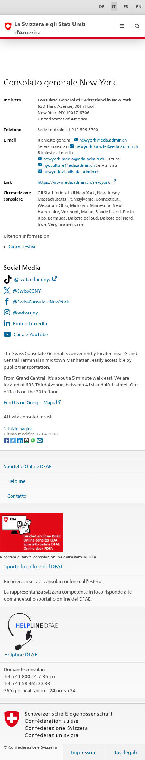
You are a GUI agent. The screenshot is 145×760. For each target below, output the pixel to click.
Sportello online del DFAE (33, 566)
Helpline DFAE (20, 654)
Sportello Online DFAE (27, 466)
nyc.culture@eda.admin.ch (69, 165)
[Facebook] (7, 440)
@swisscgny (25, 312)
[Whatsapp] (33, 440)
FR (126, 6)
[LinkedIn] (20, 440)
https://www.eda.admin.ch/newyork (74, 182)
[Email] (40, 440)
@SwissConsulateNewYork (41, 301)
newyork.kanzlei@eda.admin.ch (106, 146)
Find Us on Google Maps (29, 402)
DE (102, 6)
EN (138, 6)
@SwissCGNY (27, 291)
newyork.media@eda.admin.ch (73, 159)
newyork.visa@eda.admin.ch (71, 171)
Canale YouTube (31, 334)
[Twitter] (13, 440)
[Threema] (27, 440)
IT (114, 6)
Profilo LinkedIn (30, 323)
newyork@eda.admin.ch (103, 140)
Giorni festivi (22, 246)
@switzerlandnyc (32, 279)
